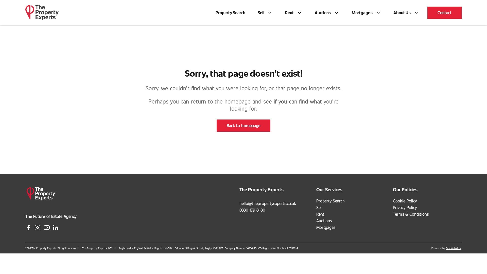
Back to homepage (243, 125)
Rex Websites (453, 248)
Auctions (324, 220)
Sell (319, 207)
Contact (444, 12)
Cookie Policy (405, 200)
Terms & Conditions (411, 214)
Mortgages (325, 227)
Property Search (231, 12)
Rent (320, 214)
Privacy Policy (405, 207)
